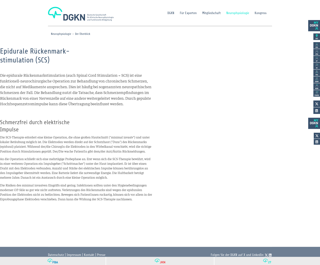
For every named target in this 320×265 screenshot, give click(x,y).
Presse (101, 255)
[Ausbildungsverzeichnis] (316, 36)
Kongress (260, 13)
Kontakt (89, 255)
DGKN (170, 13)
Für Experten (188, 13)
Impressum (74, 255)
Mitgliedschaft (211, 13)
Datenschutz (56, 255)
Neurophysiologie (237, 13)
